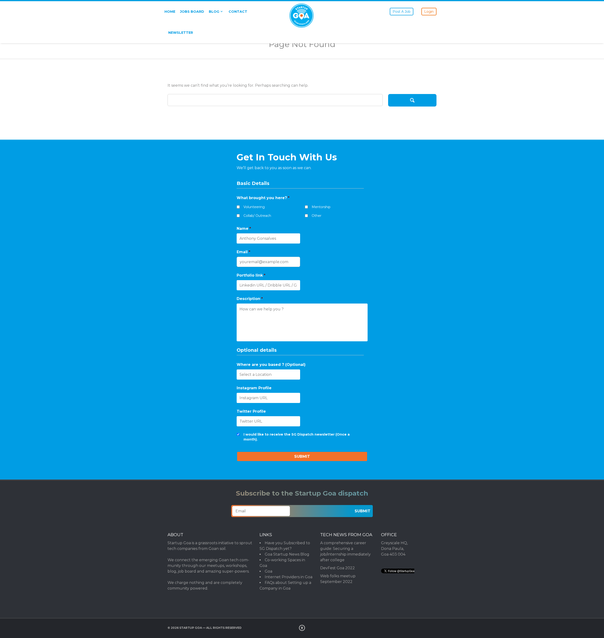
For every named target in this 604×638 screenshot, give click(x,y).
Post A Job (402, 11)
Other (316, 216)
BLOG (214, 11)
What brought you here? (263, 198)
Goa (268, 571)
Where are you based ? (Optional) (271, 364)
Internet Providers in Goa (288, 577)
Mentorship (321, 207)
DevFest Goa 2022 (337, 568)
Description (250, 298)
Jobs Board (192, 11)
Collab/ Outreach (257, 216)
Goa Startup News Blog (287, 554)
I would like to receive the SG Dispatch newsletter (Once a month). (296, 436)
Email (243, 252)
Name (244, 228)
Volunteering (254, 207)
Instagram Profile (254, 388)
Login (429, 11)
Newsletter (180, 32)
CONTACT (238, 11)
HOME (169, 11)
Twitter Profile (251, 411)
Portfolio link (251, 275)
